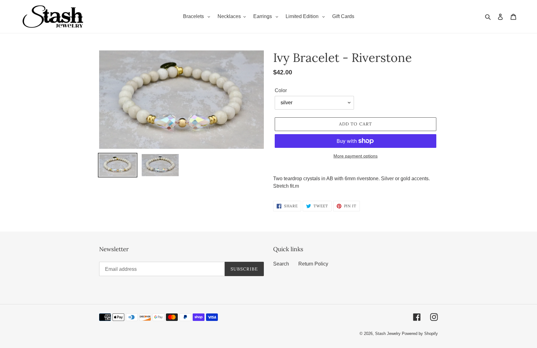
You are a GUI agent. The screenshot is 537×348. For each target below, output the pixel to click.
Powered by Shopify (420, 333)
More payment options (355, 155)
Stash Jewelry (388, 333)
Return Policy (313, 263)
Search (281, 263)
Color (281, 90)
